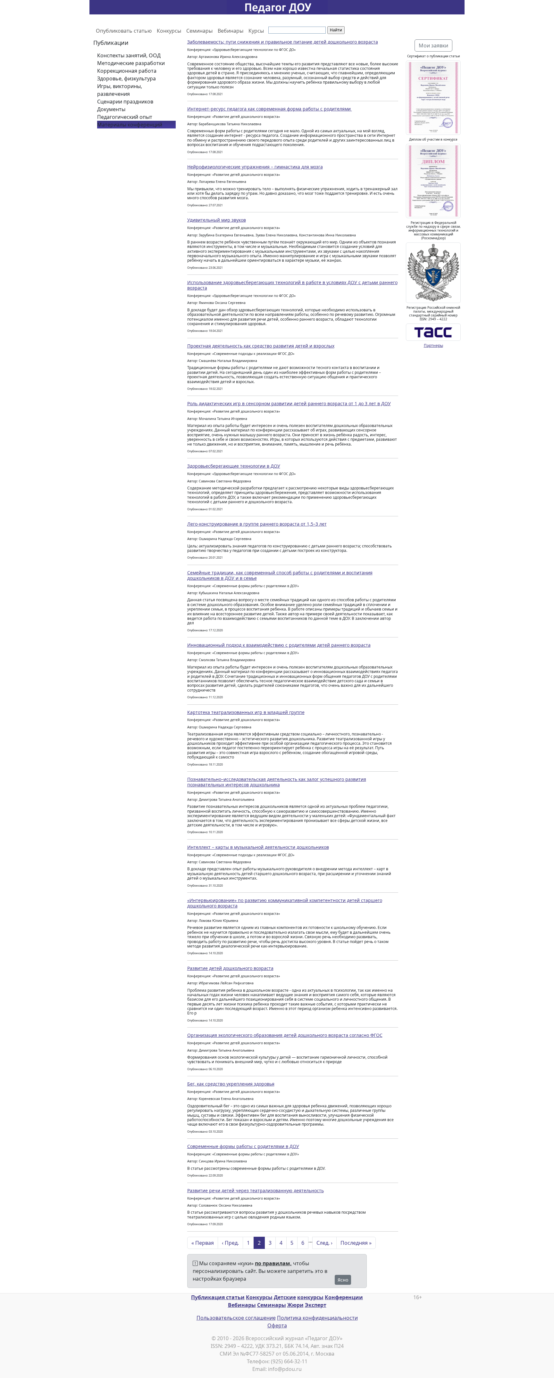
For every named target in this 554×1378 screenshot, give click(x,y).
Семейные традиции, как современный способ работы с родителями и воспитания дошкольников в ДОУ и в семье (280, 575)
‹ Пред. (230, 1242)
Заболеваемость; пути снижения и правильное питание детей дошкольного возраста (282, 42)
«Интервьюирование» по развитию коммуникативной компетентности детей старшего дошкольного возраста (284, 903)
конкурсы (310, 1297)
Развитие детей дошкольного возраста (230, 968)
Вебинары (230, 30)
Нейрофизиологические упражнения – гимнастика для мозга (255, 167)
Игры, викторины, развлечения (119, 90)
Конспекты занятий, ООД (129, 55)
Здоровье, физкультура (126, 78)
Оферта (277, 1325)
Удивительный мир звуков (216, 220)
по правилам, (273, 1263)
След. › (324, 1242)
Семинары (199, 30)
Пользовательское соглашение (236, 1317)
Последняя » (356, 1242)
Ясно (343, 1280)
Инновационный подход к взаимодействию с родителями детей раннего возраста (279, 645)
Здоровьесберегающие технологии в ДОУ (233, 466)
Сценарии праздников (125, 101)
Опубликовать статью (124, 30)
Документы (111, 109)
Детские (285, 1297)
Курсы (256, 30)
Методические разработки (131, 63)
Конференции (344, 1297)
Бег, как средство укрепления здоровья (230, 1084)
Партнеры (433, 345)
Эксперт (315, 1304)
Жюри (295, 1304)
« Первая (202, 1242)
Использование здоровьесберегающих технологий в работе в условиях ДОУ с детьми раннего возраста (292, 285)
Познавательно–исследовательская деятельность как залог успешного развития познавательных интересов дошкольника (276, 782)
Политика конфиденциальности (317, 1317)
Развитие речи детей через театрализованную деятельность (255, 1190)
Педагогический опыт (124, 116)
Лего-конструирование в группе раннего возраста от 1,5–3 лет (257, 524)
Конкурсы (169, 30)
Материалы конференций (129, 124)
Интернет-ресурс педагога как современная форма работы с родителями (269, 109)
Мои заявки (433, 45)
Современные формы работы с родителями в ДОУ (243, 1146)
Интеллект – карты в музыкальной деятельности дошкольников (258, 847)
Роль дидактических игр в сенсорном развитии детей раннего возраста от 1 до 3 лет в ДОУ (289, 403)
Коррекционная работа (126, 70)
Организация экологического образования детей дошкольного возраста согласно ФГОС (284, 1035)
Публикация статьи (218, 1297)
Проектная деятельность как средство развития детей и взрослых (260, 346)
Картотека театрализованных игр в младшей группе (246, 712)
